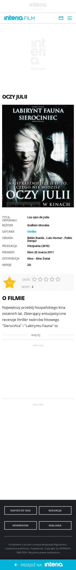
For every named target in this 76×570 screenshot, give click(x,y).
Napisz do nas (20, 510)
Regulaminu (60, 544)
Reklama (55, 525)
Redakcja (55, 510)
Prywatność (37, 548)
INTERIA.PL (65, 548)
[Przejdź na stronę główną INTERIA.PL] (13, 17)
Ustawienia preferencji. (17, 548)
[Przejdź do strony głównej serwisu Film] (29, 18)
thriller (31, 231)
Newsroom (20, 525)
